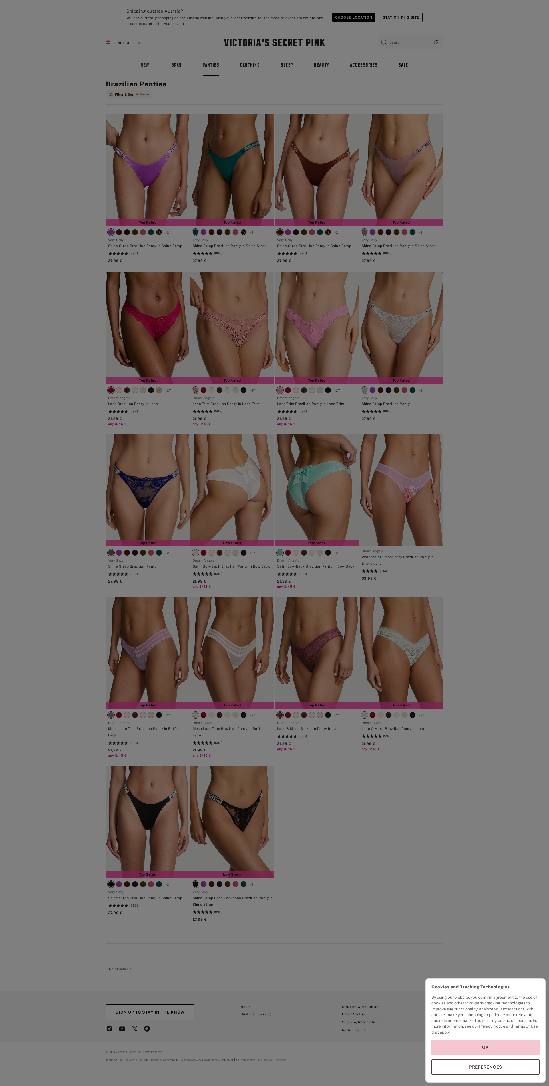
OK (485, 1047)
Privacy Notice (492, 1026)
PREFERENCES (485, 1067)
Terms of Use (526, 1026)
